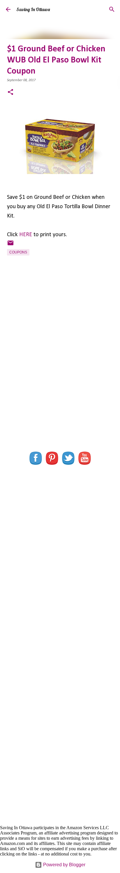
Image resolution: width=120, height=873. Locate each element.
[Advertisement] (60, 373)
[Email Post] (10, 245)
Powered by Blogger (63, 864)
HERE (25, 235)
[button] (10, 92)
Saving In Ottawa (33, 9)
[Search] (111, 9)
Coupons (18, 252)
